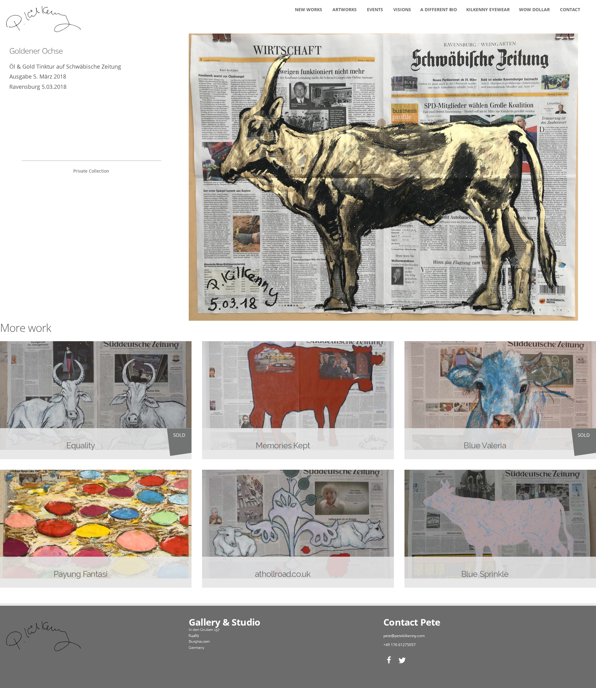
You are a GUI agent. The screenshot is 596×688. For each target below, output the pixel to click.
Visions (402, 9)
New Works (308, 9)
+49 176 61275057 (399, 644)
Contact (570, 9)
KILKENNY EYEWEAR (488, 9)
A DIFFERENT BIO (438, 9)
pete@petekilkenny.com (404, 635)
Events (375, 9)
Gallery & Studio (224, 622)
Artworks (344, 9)
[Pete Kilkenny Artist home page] (91, 636)
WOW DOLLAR (534, 9)
